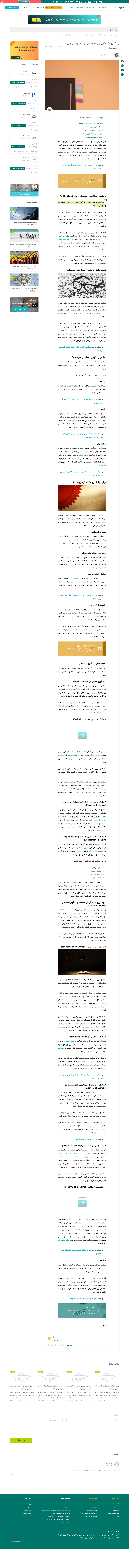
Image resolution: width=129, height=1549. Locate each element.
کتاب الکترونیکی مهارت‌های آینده (61, 1513)
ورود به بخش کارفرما (91, 1517)
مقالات (101, 35)
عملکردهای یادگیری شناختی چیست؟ (91, 127)
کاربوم (117, 35)
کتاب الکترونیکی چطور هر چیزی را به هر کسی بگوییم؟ (55, 1510)
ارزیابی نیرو (94, 1507)
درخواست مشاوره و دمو (53, 7)
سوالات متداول (27, 1513)
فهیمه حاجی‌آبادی (106, 55)
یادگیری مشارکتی (83, 848)
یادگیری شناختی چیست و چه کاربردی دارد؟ (89, 124)
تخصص (73, 755)
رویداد (117, 1517)
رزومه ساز (91, 1307)
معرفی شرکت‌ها (90, 7)
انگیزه (81, 626)
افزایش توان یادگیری (83, 1139)
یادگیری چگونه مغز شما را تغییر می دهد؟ (76, 1299)
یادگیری (92, 148)
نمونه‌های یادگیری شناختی (94, 137)
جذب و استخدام (92, 1504)
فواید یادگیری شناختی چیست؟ (92, 134)
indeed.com (97, 1326)
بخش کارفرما (12, 8)
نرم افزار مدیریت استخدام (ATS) (88, 1513)
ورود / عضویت (27, 8)
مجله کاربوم (79, 7)
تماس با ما (28, 1507)
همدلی (61, 1048)
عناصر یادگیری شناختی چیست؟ (92, 130)
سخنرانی (92, 792)
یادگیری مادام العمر (65, 239)
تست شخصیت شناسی (113, 1513)
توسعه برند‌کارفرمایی (92, 1510)
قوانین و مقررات (65, 1523)
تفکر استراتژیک (63, 1240)
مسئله (81, 455)
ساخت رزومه (116, 1510)
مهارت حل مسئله (99, 820)
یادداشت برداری (72, 1153)
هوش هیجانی (69, 1041)
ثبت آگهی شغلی (20, 309)
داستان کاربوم (27, 1510)
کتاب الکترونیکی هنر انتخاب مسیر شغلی (59, 1517)
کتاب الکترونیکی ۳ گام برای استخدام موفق (58, 1520)
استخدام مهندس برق (86, 645)
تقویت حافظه (83, 313)
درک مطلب (62, 540)
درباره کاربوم (28, 1504)
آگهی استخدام (103, 7)
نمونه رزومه (67, 1507)
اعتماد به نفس (74, 578)
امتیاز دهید (70, 1345)
